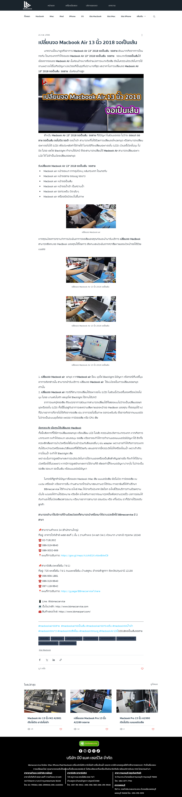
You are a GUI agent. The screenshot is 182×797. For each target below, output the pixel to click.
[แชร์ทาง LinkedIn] (53, 660)
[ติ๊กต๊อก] (98, 751)
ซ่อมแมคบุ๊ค (44, 638)
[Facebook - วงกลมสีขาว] (80, 751)
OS (82, 16)
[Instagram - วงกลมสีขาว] (94, 751)
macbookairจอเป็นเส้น (126, 638)
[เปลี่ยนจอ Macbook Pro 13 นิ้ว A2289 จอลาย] (91, 701)
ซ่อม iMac (111, 16)
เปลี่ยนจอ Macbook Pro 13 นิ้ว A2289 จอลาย (90, 720)
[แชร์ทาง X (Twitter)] (46, 660)
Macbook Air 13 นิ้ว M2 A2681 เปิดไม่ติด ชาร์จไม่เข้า (44, 720)
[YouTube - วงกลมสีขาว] (89, 751)
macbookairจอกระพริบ (48, 643)
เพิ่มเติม (140, 16)
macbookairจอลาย (68, 643)
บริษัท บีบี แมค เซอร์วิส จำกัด (89, 758)
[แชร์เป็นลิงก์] (60, 660)
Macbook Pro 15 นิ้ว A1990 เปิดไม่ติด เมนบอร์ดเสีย (135, 720)
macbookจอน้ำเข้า (107, 638)
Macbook (40, 16)
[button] (92, 5)
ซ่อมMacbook (57, 638)
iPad (62, 16)
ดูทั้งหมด (154, 684)
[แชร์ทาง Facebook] (39, 660)
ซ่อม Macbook (95, 16)
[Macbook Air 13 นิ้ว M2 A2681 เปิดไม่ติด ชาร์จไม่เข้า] (45, 701)
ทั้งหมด (27, 16)
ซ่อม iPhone (126, 16)
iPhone (72, 16)
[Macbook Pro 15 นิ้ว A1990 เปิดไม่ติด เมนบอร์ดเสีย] (137, 701)
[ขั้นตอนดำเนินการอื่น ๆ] (142, 35)
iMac (52, 16)
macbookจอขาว (91, 638)
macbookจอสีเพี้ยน (74, 638)
